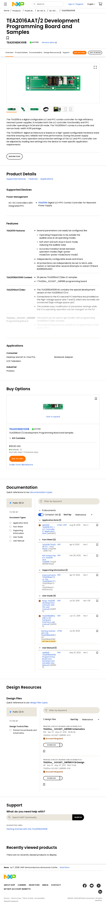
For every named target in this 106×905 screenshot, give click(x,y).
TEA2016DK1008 (19, 429)
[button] (91, 4)
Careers (22, 885)
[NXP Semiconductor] (18, 4)
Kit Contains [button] (18, 438)
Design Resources (51, 52)
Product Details (21, 52)
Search (78, 817)
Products (17, 10)
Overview (9, 52)
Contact (56, 885)
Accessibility (39, 898)
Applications (46, 178)
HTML (59, 525)
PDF (65, 525)
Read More (64, 867)
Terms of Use (16, 898)
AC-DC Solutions (41, 10)
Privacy (7, 898)
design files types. (39, 702)
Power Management (29, 10)
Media (45, 885)
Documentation (35, 52)
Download (51, 745)
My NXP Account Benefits (17, 889)
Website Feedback (11, 901)
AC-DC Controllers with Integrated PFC (53, 10)
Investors (34, 885)
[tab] (53, 438)
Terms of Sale (27, 898)
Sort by (67, 514)
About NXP (9, 885)
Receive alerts (48, 42)
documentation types (41, 492)
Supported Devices (16, 178)
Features (33, 178)
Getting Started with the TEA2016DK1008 (26, 829)
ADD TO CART (17, 459)
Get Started (95, 53)
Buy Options (79, 53)
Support (66, 52)
